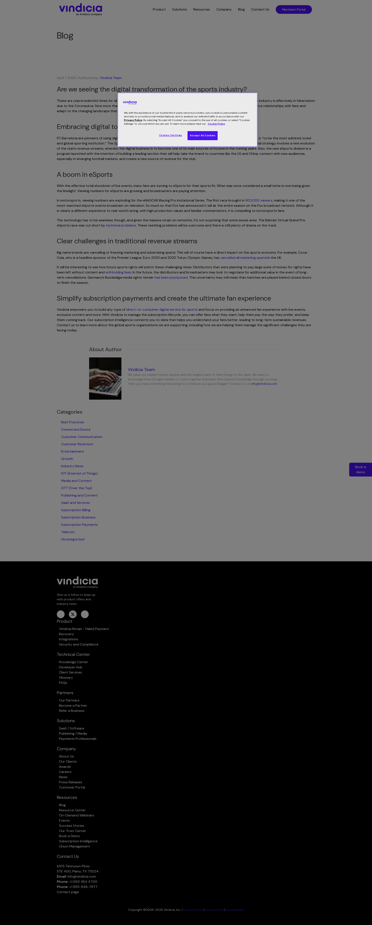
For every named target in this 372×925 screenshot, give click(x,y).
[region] (187, 120)
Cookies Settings (170, 135)
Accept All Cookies (202, 135)
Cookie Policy (216, 124)
